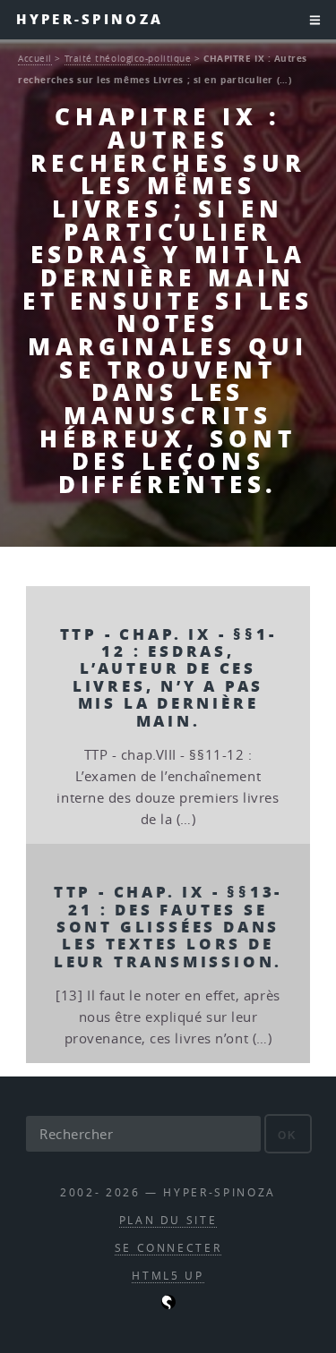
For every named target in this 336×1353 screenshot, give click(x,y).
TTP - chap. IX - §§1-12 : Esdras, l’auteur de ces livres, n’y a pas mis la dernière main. (168, 677)
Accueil (35, 58)
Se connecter (168, 1248)
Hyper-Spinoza (89, 19)
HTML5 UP (167, 1275)
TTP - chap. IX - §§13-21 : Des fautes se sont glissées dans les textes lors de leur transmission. (168, 926)
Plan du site (168, 1220)
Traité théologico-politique (128, 58)
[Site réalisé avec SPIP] (168, 1305)
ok (288, 1135)
